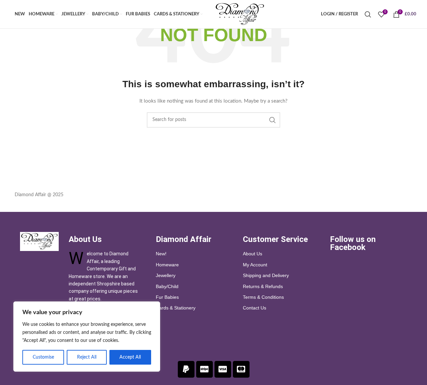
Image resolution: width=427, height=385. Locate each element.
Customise (43, 357)
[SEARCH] (272, 120)
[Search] (368, 14)
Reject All (86, 357)
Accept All (130, 357)
